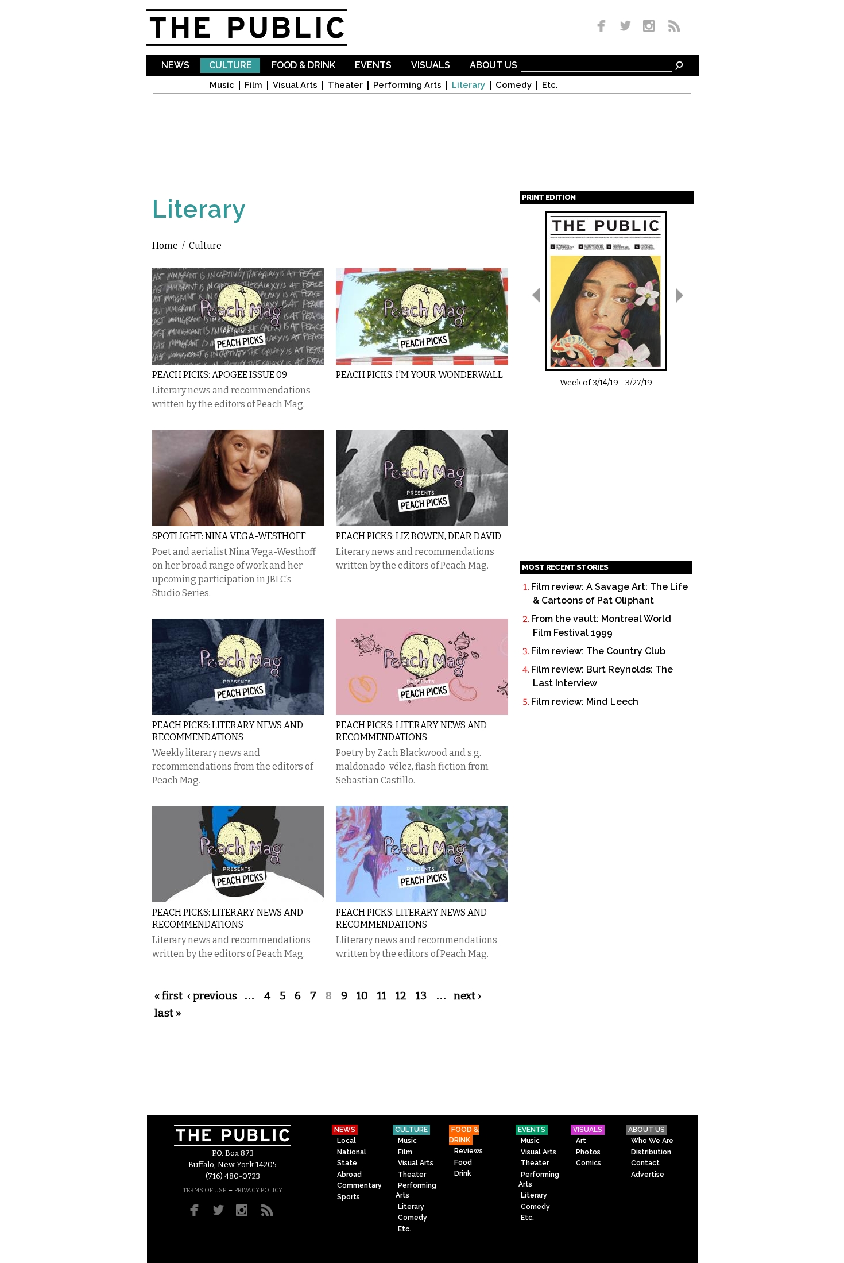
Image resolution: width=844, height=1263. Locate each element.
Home (165, 245)
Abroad (349, 1175)
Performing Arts (407, 85)
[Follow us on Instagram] (648, 26)
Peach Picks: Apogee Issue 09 (219, 374)
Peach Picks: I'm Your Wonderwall (419, 374)
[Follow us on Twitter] (625, 26)
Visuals (430, 66)
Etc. (550, 85)
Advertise (647, 1175)
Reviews (468, 1151)
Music (222, 85)
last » (167, 1013)
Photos (588, 1152)
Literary (468, 85)
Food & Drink (303, 66)
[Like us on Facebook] (603, 26)
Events (373, 66)
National (351, 1152)
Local (346, 1141)
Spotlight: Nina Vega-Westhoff (229, 536)
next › (467, 996)
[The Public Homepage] (261, 27)
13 (421, 996)
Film (253, 85)
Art (581, 1141)
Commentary (359, 1185)
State (347, 1163)
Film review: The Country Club (598, 651)
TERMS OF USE (204, 1190)
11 (381, 996)
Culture (230, 66)
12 (401, 996)
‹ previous (212, 996)
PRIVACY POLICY (258, 1190)
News (175, 66)
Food (463, 1162)
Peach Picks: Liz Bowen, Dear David (418, 536)
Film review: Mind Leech (584, 701)
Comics (588, 1163)
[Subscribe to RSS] (671, 26)
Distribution (651, 1152)
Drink (462, 1173)
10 (362, 996)
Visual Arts (295, 85)
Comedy (513, 85)
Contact (645, 1163)
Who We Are (652, 1141)
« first (168, 996)
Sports (348, 1197)
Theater (345, 85)
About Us (493, 66)
